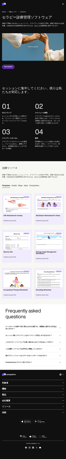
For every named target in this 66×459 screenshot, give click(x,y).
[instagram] (29, 448)
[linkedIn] (33, 448)
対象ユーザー (13, 12)
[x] (36, 448)
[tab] (6, 186)
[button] (62, 4)
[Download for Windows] (39, 421)
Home (4, 12)
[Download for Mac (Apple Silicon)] (26, 421)
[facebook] (26, 448)
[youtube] (40, 448)
